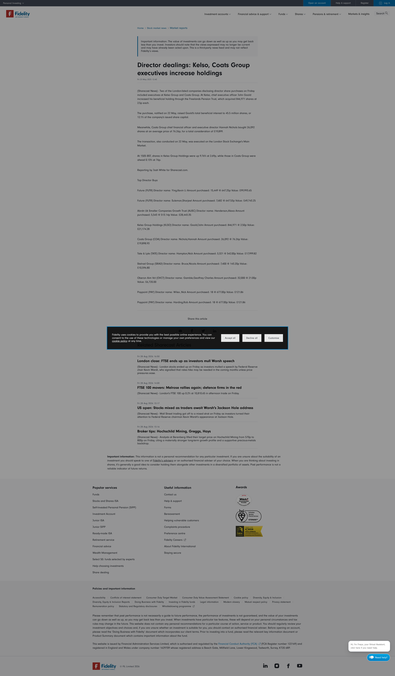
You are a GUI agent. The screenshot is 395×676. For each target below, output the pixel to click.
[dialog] (197, 338)
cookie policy (119, 341)
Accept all (230, 338)
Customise (273, 338)
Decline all (252, 338)
